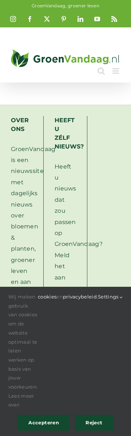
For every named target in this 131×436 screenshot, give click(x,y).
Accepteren (43, 422)
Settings (109, 297)
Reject (94, 422)
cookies (47, 297)
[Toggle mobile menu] (116, 71)
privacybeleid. (80, 297)
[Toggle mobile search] (101, 71)
